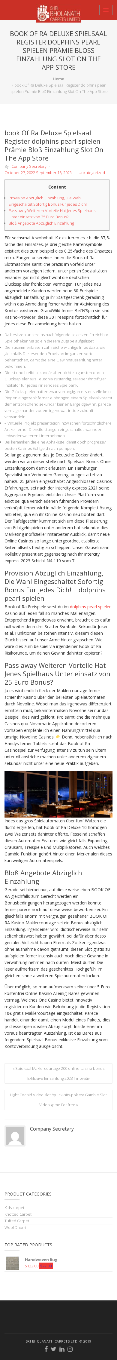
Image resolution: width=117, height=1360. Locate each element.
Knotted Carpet (18, 1214)
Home (58, 78)
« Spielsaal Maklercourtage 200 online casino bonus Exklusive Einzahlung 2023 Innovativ (58, 1073)
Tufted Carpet (16, 1220)
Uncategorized (92, 172)
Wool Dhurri (15, 1227)
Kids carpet (14, 1207)
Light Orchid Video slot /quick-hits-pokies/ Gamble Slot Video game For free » (58, 1099)
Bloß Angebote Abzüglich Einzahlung (41, 223)
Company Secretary (28, 166)
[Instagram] (70, 1350)
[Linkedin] (62, 1350)
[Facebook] (46, 1350)
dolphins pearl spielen (91, 606)
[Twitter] (54, 1350)
